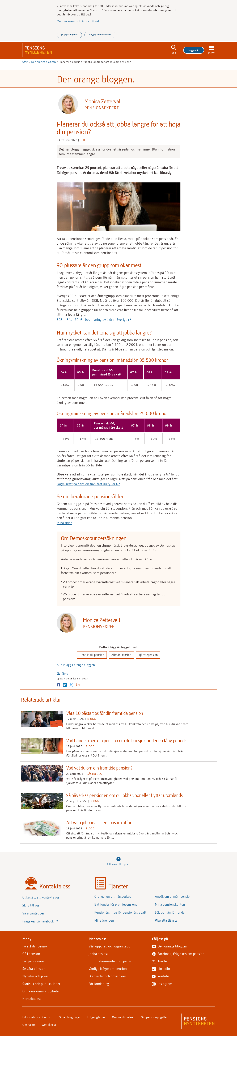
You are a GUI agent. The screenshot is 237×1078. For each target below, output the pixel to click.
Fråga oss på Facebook (46, 922)
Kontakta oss (31, 998)
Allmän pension (121, 655)
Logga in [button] (194, 50)
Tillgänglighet (96, 1017)
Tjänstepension (148, 655)
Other (70, 1017)
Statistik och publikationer (41, 983)
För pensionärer (33, 961)
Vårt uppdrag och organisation (110, 946)
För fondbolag (99, 983)
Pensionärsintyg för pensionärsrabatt (120, 912)
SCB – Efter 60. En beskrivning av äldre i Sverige (93, 319)
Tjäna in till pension (91, 655)
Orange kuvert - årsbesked (113, 896)
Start (25, 62)
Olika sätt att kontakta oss (40, 897)
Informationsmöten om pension (111, 961)
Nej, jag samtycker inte (100, 34)
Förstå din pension (35, 946)
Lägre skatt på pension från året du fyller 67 (88, 484)
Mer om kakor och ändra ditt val (78, 21)
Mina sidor (64, 523)
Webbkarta (49, 1024)
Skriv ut (66, 673)
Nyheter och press (35, 976)
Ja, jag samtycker (69, 34)
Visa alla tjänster (167, 920)
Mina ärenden (104, 920)
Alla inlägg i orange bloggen (76, 665)
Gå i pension (31, 953)
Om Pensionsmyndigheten (41, 991)
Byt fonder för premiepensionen (116, 904)
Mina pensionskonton (170, 904)
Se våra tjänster (33, 968)
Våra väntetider (33, 913)
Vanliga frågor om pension (108, 968)
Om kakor (28, 1024)
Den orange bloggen (43, 62)
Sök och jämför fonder (170, 912)
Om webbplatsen (123, 1017)
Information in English (37, 1017)
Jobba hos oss (98, 953)
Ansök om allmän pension (173, 896)
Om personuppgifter (154, 1017)
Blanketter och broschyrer (107, 976)
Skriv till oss (30, 905)
